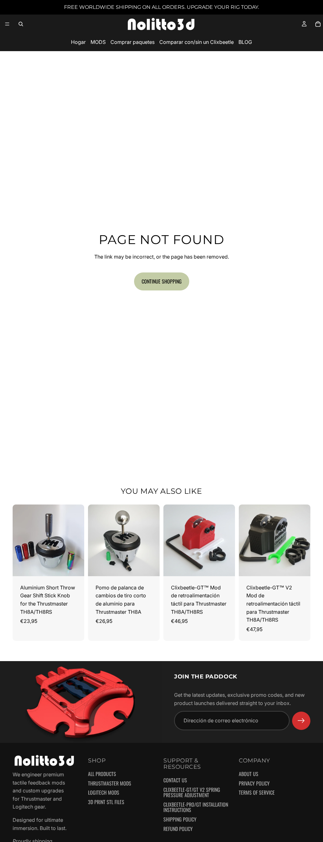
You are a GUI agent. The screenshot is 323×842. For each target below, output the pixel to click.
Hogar (78, 42)
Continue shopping (162, 281)
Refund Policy (178, 829)
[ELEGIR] (74, 566)
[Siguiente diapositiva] (77, 540)
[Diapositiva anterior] (19, 540)
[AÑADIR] (225, 566)
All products (102, 774)
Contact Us (175, 780)
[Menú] (7, 24)
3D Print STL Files (106, 802)
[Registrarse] (301, 721)
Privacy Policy (254, 783)
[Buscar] (21, 24)
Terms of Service (257, 793)
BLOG (245, 42)
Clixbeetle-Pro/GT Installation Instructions (195, 807)
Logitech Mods (103, 793)
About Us (248, 774)
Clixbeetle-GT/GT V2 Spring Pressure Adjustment (191, 792)
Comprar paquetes (132, 42)
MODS (98, 42)
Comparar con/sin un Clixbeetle (196, 42)
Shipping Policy (180, 819)
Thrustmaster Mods (109, 783)
